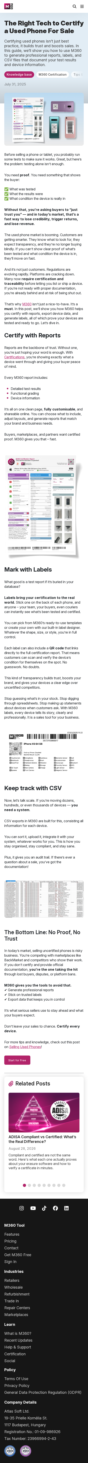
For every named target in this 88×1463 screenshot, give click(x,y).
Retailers (11, 1280)
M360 (27, 304)
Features (11, 1234)
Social (9, 1361)
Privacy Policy (16, 1385)
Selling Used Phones (25, 1047)
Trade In (11, 1301)
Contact (11, 1248)
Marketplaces (16, 1314)
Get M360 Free (17, 1255)
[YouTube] (33, 1207)
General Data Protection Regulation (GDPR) (42, 1392)
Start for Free (17, 1060)
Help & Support (17, 1347)
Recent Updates (18, 1340)
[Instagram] (21, 1207)
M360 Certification (53, 74)
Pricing (10, 1241)
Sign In (10, 1261)
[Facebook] (55, 1207)
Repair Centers (17, 1308)
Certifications (14, 357)
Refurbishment (16, 1294)
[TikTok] (44, 1207)
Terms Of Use (16, 1378)
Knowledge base (19, 74)
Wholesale (13, 1287)
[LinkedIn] (66, 1207)
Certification (15, 1354)
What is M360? (17, 1333)
